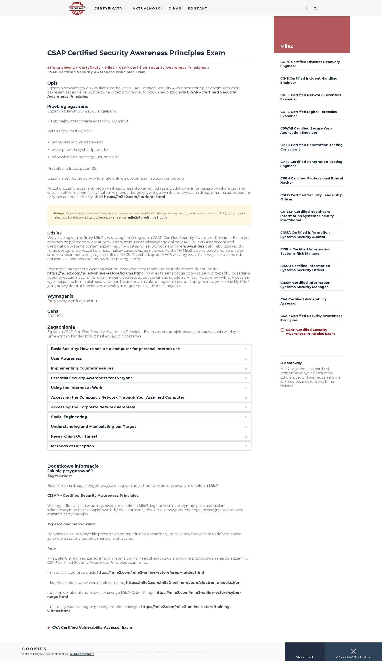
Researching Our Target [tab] (74, 436)
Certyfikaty (109, 8)
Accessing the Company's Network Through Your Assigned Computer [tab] (117, 397)
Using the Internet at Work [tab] (76, 388)
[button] (305, 651)
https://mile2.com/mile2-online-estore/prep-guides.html (150, 572)
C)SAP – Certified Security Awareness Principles (93, 495)
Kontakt (198, 8)
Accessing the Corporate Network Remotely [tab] (93, 407)
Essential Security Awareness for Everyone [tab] (92, 378)
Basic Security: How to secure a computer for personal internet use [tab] (115, 349)
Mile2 (110, 68)
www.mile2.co (196, 246)
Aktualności (147, 8)
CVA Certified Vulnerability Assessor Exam (91, 627)
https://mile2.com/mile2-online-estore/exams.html (95, 273)
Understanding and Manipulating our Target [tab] (93, 427)
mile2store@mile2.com (147, 217)
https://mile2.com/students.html (134, 197)
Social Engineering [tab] (69, 417)
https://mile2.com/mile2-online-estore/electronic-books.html (184, 583)
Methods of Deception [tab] (72, 446)
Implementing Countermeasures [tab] (82, 368)
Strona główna (61, 68)
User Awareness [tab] (66, 358)
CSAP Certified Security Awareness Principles (162, 68)
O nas (174, 8)
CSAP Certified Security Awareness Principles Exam (310, 332)
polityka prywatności (82, 653)
